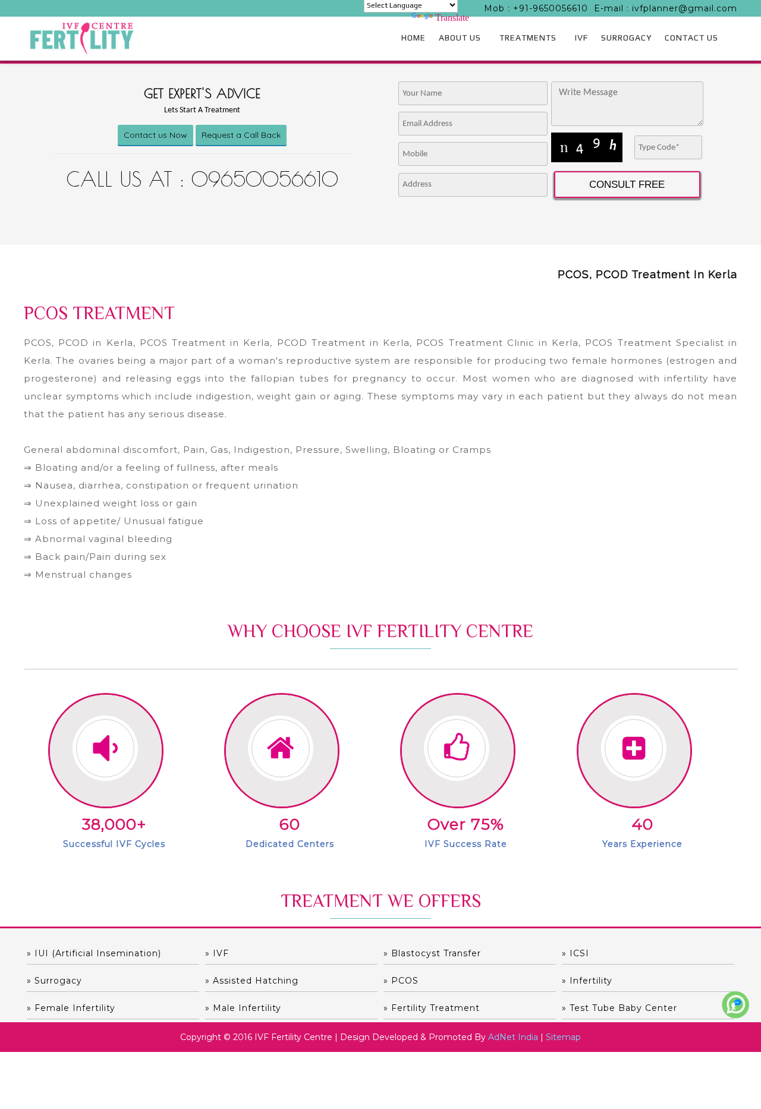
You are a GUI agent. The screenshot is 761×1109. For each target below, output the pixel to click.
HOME (413, 37)
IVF (581, 37)
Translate (452, 17)
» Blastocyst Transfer (432, 953)
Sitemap (563, 1037)
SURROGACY (626, 37)
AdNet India (513, 1037)
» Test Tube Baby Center (619, 1008)
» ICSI (575, 953)
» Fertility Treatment (431, 1008)
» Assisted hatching (251, 980)
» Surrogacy (54, 980)
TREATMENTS (527, 37)
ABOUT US (460, 37)
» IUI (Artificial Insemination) (94, 953)
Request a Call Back (241, 135)
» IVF (217, 953)
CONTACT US (691, 37)
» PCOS (401, 980)
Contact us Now (155, 135)
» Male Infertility (243, 1008)
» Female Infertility (71, 1008)
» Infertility (587, 980)
